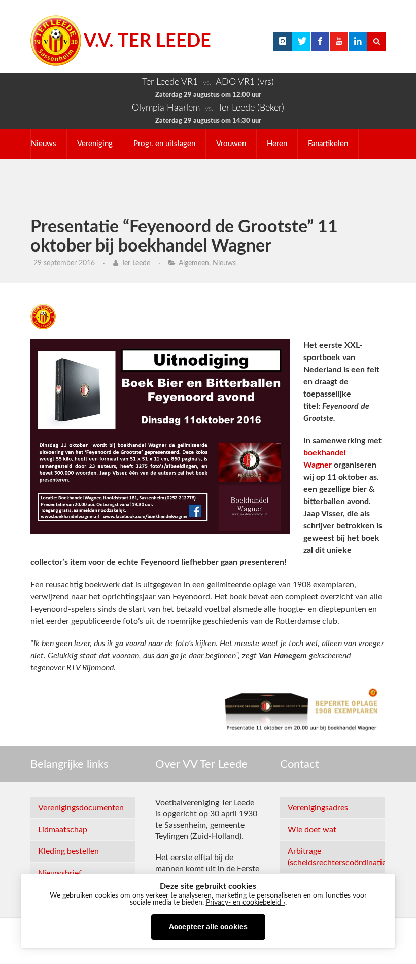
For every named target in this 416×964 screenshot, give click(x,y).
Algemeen (194, 263)
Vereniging (95, 144)
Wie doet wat (312, 830)
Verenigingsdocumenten (81, 808)
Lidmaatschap (62, 830)
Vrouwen (231, 144)
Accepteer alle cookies (208, 927)
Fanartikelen (328, 144)
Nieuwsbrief (60, 873)
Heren (277, 144)
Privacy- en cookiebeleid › (245, 902)
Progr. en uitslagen (164, 144)
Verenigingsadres (318, 808)
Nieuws (43, 144)
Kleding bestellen (68, 851)
